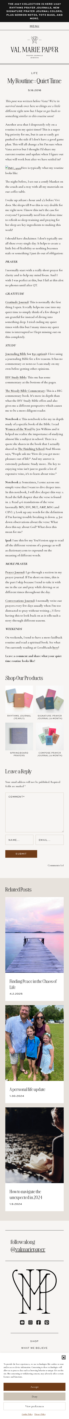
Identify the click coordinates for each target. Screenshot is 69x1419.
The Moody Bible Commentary (25, 391)
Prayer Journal (14, 572)
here (55, 647)
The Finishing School (31, 449)
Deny (34, 1396)
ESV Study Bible (15, 377)
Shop (34, 1341)
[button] (63, 1357)
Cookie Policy (27, 1414)
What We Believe (34, 1347)
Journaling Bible (15, 354)
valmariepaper (30, 1249)
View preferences (34, 1406)
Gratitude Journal (16, 302)
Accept (34, 1386)
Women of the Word (18, 429)
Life (34, 73)
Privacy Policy (40, 1414)
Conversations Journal (19, 601)
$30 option (38, 354)
